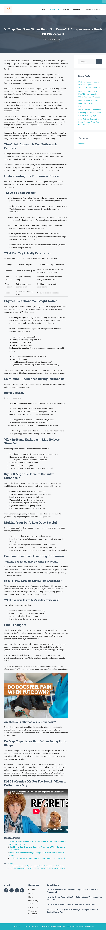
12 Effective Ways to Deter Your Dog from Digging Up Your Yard (37, 858)
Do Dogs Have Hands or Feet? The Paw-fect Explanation (88, 103)
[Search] (99, 61)
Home (43, 9)
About (66, 9)
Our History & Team (34, 902)
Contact (77, 9)
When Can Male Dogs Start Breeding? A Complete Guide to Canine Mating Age (90, 112)
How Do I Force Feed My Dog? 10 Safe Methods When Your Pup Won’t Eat (89, 94)
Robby (60, 39)
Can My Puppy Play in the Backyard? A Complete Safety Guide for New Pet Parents (35, 866)
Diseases (54, 9)
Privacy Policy (93, 9)
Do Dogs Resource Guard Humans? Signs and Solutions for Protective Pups (90, 84)
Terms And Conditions (32, 912)
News (30, 897)
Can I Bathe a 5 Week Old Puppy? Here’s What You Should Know (88, 122)
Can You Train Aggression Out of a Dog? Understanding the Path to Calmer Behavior (36, 868)
